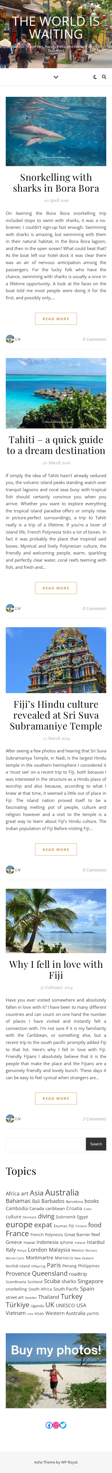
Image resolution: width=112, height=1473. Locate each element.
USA (81, 1305)
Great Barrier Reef (82, 1234)
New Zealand (84, 1258)
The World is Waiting (56, 27)
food (94, 1225)
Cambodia (17, 1208)
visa (30, 1314)
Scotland (35, 1281)
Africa (13, 1193)
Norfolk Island (18, 1266)
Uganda (37, 1305)
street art (15, 1297)
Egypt (82, 1217)
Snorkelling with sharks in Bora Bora (56, 182)
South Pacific (66, 1289)
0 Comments (94, 339)
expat (43, 1224)
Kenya (21, 1250)
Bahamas (18, 1201)
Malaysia (59, 1249)
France (17, 1233)
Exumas (60, 1225)
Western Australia (65, 1312)
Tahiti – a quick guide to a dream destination (56, 444)
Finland (81, 1226)
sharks (68, 1281)
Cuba (87, 1209)
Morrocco (64, 1257)
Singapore (90, 1281)
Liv (18, 339)
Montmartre (39, 1257)
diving (46, 1216)
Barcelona (74, 1201)
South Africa (40, 1289)
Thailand (48, 1296)
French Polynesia (46, 1234)
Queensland (49, 1273)
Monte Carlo (15, 1258)
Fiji (71, 1225)
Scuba (52, 1281)
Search (96, 1144)
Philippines (89, 1266)
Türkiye (17, 1304)
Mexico (78, 1250)
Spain (87, 1288)
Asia (37, 1192)
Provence (18, 1273)
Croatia (74, 1208)
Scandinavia (16, 1281)
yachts (93, 1313)
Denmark (29, 1217)
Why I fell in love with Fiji (56, 969)
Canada (36, 1208)
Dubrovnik (66, 1217)
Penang (69, 1266)
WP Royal (69, 1462)
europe (19, 1224)
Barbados (53, 1200)
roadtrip (78, 1273)
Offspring (38, 1266)
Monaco (91, 1250)
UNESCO (65, 1305)
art (24, 1193)
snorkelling (16, 1289)
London (37, 1249)
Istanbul (96, 1241)
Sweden (31, 1298)
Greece (14, 1241)
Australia (62, 1192)
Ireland (80, 1243)
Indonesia (47, 1242)
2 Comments (94, 1119)
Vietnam (16, 1312)
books (91, 1200)
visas (39, 1313)
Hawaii (29, 1242)
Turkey (71, 1296)
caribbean (55, 1208)
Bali (36, 1201)
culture (13, 1217)
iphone (66, 1242)
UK (49, 1305)
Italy (11, 1249)
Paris (54, 1265)
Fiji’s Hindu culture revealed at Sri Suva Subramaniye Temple (56, 714)
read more (56, 318)
